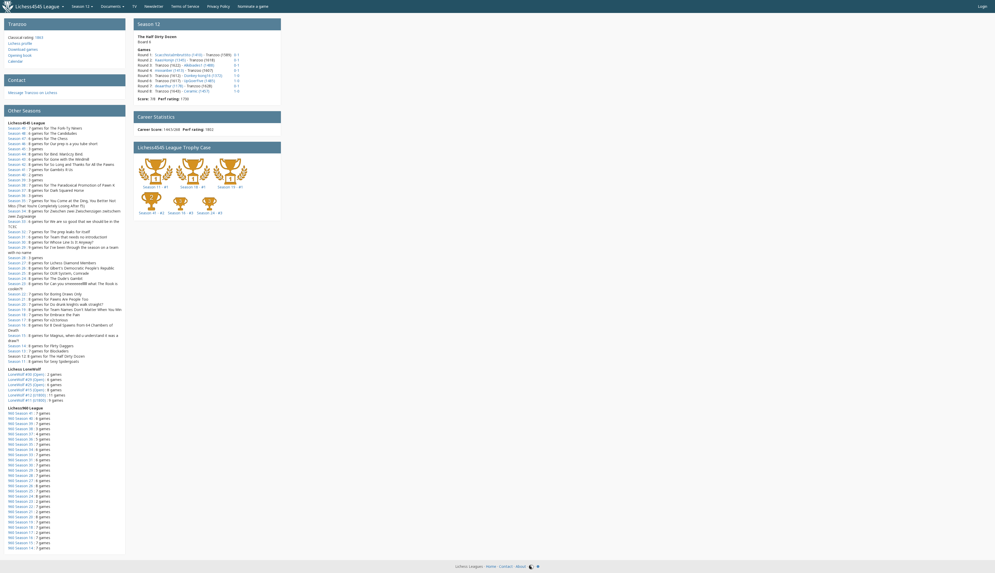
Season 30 (17, 242)
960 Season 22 (20, 506)
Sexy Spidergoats (64, 361)
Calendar (15, 61)
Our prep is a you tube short (74, 143)
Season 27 (17, 262)
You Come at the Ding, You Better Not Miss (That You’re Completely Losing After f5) (62, 203)
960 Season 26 (20, 485)
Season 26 (17, 268)
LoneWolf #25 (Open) (26, 384)
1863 (39, 37)
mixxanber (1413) (170, 70)
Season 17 (17, 319)
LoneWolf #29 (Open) (26, 379)
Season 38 (17, 185)
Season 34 (17, 211)
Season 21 (17, 299)
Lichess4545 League (37, 6)
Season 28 (17, 257)
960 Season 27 (20, 480)
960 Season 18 (20, 527)
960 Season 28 (20, 475)
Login (982, 6)
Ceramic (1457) (196, 91)
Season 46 (17, 143)
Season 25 (17, 273)
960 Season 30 (20, 465)
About (521, 566)
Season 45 (17, 148)
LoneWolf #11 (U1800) (27, 400)
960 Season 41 (20, 413)
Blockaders (59, 351)
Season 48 (17, 133)
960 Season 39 (20, 423)
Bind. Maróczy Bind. (66, 154)
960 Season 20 (20, 516)
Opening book (20, 55)
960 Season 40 (20, 418)
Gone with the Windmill (69, 159)
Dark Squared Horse (67, 190)
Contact (506, 566)
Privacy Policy (218, 6)
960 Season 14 (20, 548)
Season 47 (17, 138)
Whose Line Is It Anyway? (72, 242)
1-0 (236, 75)
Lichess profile (20, 43)
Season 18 (17, 314)
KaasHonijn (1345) (171, 60)
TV (134, 6)
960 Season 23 (20, 501)
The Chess (59, 138)
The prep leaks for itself (70, 231)
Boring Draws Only (66, 294)
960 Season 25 (20, 491)
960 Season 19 (20, 522)
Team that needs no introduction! (78, 237)
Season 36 (17, 195)
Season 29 (17, 247)
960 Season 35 (20, 444)
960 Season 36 (20, 439)
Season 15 (17, 335)
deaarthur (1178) (169, 85)
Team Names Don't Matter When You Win (86, 309)
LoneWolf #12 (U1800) (27, 395)
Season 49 (17, 128)
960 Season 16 (20, 537)
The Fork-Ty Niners (66, 128)
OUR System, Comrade (69, 273)
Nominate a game (253, 6)
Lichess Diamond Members (73, 262)
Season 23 (17, 283)
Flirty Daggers (62, 345)
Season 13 (17, 351)
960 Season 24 (20, 496)
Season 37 (17, 190)
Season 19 (17, 309)
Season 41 (17, 169)
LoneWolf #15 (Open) (26, 389)
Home (491, 566)
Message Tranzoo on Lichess (32, 92)
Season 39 (17, 180)
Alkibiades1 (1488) (199, 65)
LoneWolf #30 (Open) (26, 374)
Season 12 (81, 6)
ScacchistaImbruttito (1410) (179, 54)
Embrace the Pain (65, 314)
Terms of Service (185, 6)
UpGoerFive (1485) (199, 80)
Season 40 (17, 174)
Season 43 (17, 159)
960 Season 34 (20, 449)
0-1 (236, 54)
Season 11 (17, 361)
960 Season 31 (20, 459)
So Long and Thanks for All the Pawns (82, 164)
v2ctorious (59, 319)
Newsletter (153, 6)
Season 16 (17, 325)
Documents (111, 6)
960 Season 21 (20, 511)
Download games (23, 49)
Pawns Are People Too (69, 299)
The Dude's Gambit (66, 278)
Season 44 (17, 154)
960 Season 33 (20, 454)
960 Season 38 (20, 428)
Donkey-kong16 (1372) (203, 75)
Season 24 (17, 278)
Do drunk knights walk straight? (76, 304)
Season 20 (17, 304)
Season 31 (17, 237)
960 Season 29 (20, 470)
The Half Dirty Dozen (67, 356)
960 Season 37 (20, 433)
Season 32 (17, 231)
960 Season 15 (20, 542)
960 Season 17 (20, 532)
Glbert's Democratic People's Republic (82, 268)
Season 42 (17, 164)
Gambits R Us (61, 169)
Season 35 (17, 200)
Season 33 (17, 221)
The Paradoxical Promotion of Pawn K (82, 185)
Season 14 (17, 345)
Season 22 (17, 294)
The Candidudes (63, 133)
